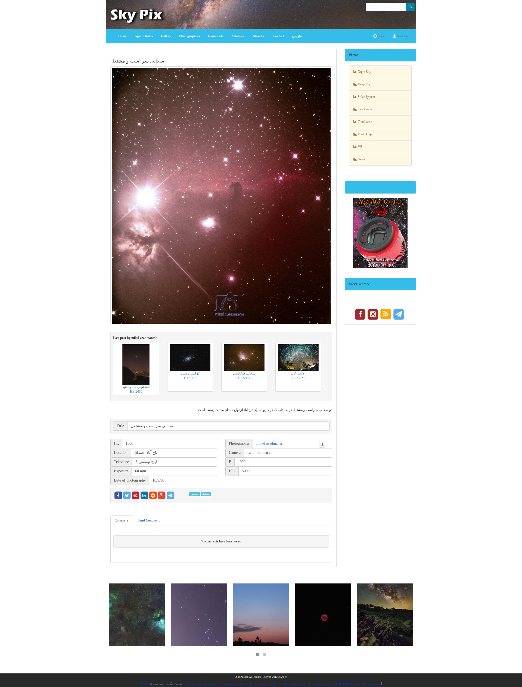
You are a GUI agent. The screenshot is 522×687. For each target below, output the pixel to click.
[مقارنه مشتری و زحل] (199, 614)
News (361, 159)
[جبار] (137, 614)
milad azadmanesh (270, 443)
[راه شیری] (323, 614)
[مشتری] (385, 614)
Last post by (135, 338)
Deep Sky (364, 84)
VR (359, 147)
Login (380, 36)
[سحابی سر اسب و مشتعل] (221, 195)
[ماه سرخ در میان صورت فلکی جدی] (261, 614)
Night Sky (364, 72)
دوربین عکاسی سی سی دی (165, 683)
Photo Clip (364, 134)
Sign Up (402, 36)
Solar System (366, 97)
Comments (122, 520)
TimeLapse (364, 122)
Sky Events (364, 109)
